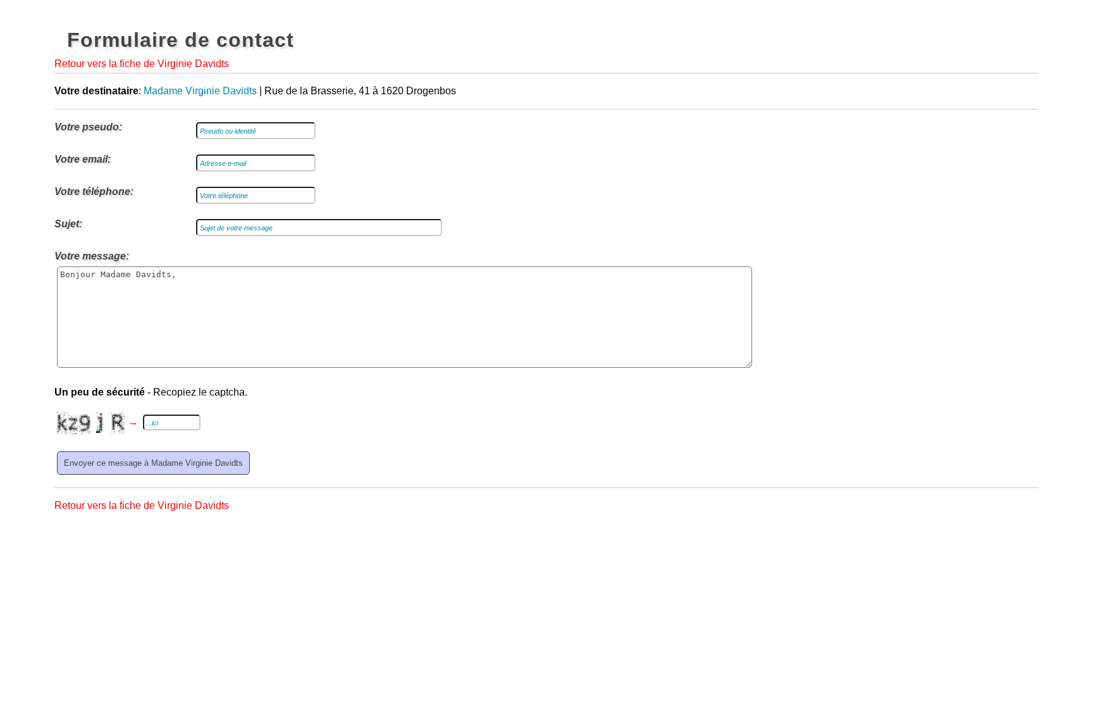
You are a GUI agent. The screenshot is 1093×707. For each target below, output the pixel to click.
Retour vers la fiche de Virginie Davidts (141, 63)
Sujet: (68, 223)
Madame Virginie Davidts (200, 90)
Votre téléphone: (93, 191)
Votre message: (91, 256)
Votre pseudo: (88, 127)
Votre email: (82, 159)
